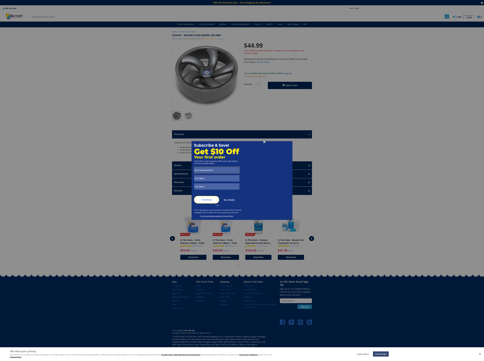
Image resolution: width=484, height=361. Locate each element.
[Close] (480, 354)
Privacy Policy (15, 357)
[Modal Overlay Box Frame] (242, 180)
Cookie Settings (363, 354)
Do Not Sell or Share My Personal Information (181, 355)
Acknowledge (380, 354)
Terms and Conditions (248, 355)
